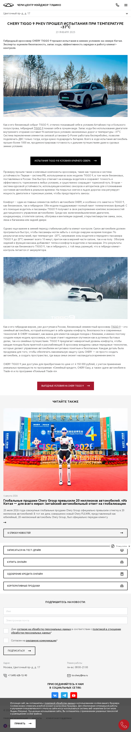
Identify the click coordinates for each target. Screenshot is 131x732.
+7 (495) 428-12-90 (17, 675)
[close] (129, 546)
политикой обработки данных (60, 703)
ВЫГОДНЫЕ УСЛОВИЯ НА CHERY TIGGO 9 (62, 386)
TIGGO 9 (38, 128)
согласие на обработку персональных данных (44, 629)
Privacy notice (121, 546)
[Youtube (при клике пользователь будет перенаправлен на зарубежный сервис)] (73, 695)
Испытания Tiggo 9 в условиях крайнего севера (62, 161)
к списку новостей (19, 533)
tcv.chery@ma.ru (80, 675)
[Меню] (126, 5)
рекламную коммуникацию (41, 640)
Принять (19, 723)
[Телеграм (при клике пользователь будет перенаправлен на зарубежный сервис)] (64, 695)
